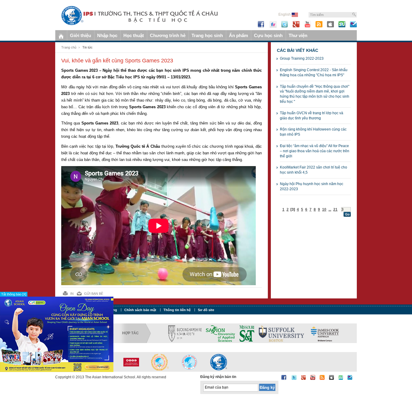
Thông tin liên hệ (177, 309)
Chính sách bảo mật (140, 309)
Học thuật (133, 35)
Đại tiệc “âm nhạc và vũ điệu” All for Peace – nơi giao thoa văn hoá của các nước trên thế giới (314, 151)
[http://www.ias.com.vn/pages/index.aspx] (189, 362)
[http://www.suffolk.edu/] (281, 333)
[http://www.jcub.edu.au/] (325, 333)
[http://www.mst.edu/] (246, 333)
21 (335, 209)
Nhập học (107, 35)
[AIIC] (130, 362)
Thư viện (298, 35)
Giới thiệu (80, 35)
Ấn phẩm (238, 35)
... (329, 209)
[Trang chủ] (61, 35)
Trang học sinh (207, 35)
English (285, 14)
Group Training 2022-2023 (302, 58)
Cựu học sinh (268, 35)
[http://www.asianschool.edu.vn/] (218, 362)
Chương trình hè (167, 35)
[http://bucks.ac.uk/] (184, 333)
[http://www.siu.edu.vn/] (160, 362)
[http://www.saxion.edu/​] (220, 333)
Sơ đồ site (206, 309)
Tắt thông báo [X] (13, 294)
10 (324, 209)
